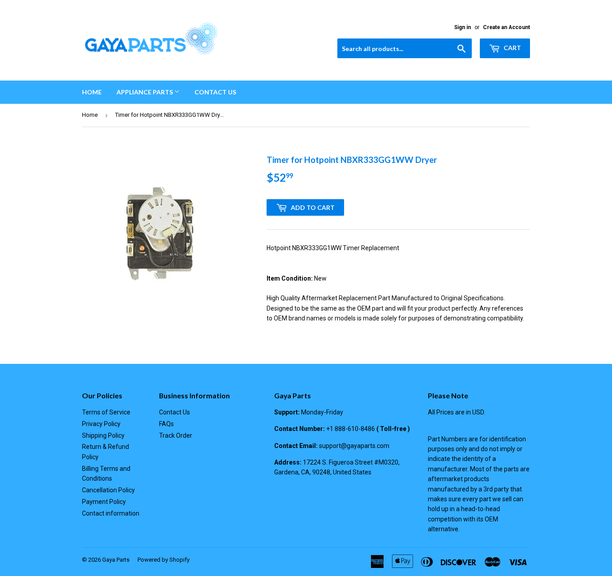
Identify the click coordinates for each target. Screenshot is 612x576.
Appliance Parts (145, 92)
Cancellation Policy (108, 490)
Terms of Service (106, 412)
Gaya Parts (115, 559)
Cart (511, 47)
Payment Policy (104, 501)
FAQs (166, 423)
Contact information (110, 513)
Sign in (462, 27)
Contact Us (215, 92)
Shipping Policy (103, 435)
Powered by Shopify (164, 559)
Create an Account (506, 27)
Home (92, 92)
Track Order (175, 435)
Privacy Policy (101, 423)
